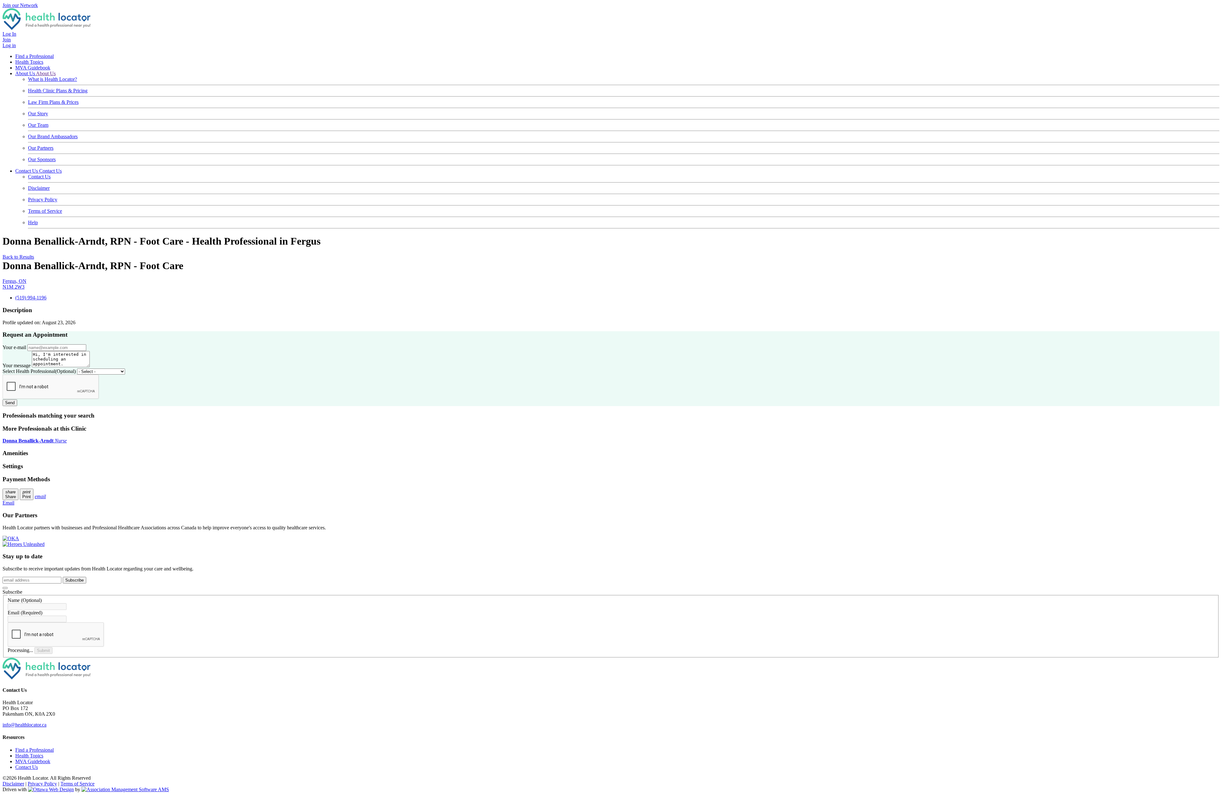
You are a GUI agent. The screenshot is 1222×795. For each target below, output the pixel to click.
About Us (25, 73)
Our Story (38, 113)
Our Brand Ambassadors (53, 136)
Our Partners (40, 148)
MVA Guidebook (32, 67)
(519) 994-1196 (30, 297)
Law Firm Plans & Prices (53, 102)
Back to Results (18, 257)
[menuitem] (29, 755)
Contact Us (27, 171)
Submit (43, 650)
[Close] (5, 588)
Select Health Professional (39, 371)
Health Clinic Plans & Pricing (58, 90)
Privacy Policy (42, 199)
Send (10, 402)
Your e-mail (14, 347)
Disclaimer (39, 188)
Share (10, 494)
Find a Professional (34, 56)
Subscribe (74, 580)
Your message (17, 365)
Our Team (38, 125)
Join (7, 39)
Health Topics (29, 62)
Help (33, 222)
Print (26, 494)
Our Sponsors (42, 159)
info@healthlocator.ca (24, 724)
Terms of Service (45, 211)
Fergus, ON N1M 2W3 (14, 284)
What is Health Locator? (52, 79)
